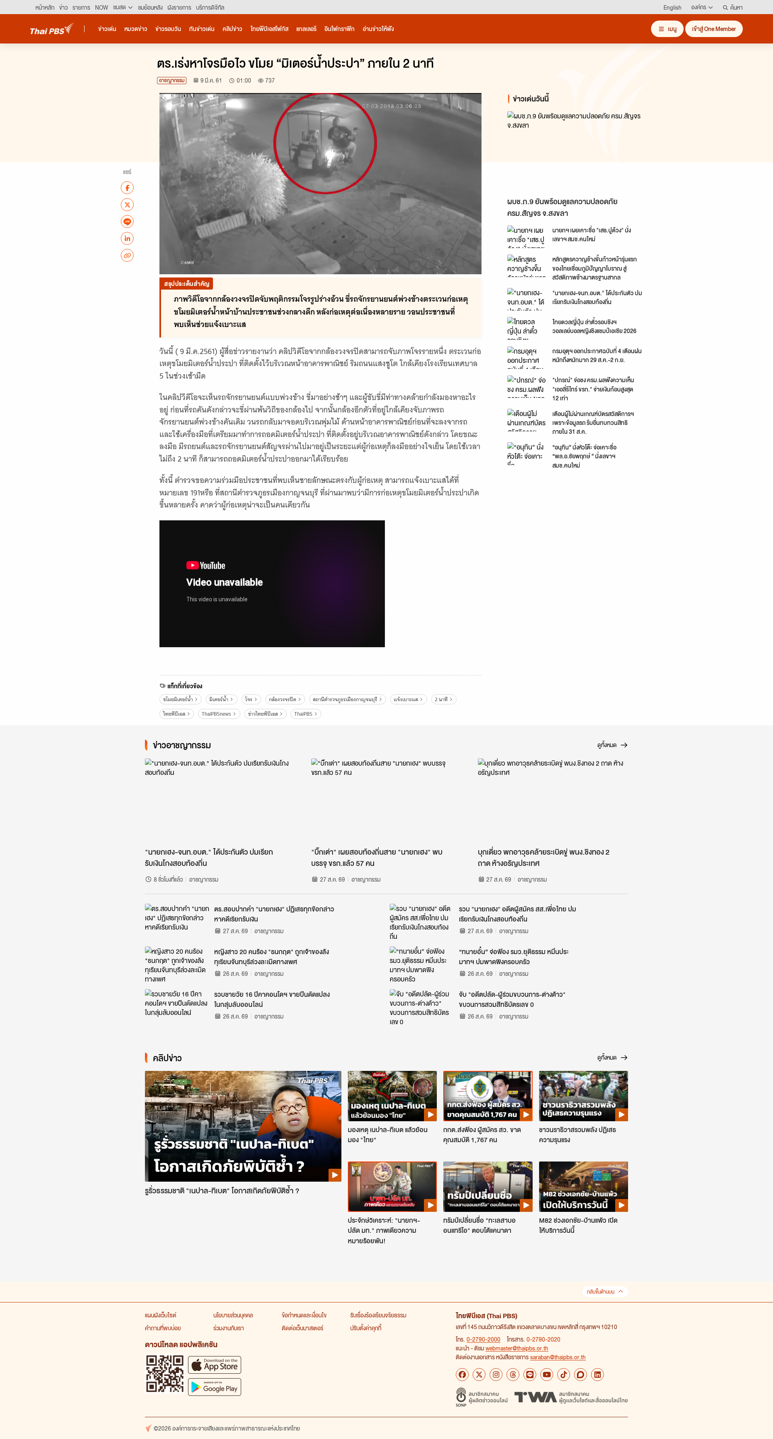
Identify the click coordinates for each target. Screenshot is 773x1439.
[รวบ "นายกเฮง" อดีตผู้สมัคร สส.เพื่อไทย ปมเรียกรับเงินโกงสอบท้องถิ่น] (422, 922)
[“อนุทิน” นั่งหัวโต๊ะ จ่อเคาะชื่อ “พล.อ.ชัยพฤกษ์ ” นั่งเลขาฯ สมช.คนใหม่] (527, 453)
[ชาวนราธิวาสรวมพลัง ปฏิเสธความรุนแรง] (583, 1096)
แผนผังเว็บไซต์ (160, 1315)
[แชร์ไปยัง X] (127, 204)
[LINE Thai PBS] (529, 1374)
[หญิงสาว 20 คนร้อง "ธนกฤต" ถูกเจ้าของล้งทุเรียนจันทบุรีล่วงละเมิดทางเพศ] (177, 964)
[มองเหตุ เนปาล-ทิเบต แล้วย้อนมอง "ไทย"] (392, 1096)
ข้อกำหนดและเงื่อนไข (304, 1315)
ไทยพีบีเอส (174, 713)
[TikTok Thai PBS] (563, 1374)
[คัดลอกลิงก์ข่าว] (127, 255)
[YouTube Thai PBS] (546, 1374)
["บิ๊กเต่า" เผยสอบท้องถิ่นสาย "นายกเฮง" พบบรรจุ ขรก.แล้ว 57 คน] (386, 800)
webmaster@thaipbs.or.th (517, 1348)
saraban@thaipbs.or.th (558, 1357)
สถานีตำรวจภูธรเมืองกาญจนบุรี (345, 699)
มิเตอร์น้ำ (218, 699)
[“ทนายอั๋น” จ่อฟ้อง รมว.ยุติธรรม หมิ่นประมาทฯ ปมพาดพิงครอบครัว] (422, 964)
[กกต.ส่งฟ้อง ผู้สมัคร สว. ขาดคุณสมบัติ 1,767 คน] (487, 1096)
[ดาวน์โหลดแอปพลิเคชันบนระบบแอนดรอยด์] (214, 1387)
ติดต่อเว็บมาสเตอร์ (302, 1328)
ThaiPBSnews (216, 713)
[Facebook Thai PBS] (462, 1374)
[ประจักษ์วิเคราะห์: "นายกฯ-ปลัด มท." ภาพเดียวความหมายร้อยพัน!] (392, 1186)
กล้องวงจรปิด (282, 699)
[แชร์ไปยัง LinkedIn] (127, 238)
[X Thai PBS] (479, 1374)
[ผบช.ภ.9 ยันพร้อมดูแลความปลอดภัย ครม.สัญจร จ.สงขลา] (579, 152)
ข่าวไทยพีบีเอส (263, 713)
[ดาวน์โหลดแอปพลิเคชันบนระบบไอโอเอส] (214, 1365)
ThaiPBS (303, 713)
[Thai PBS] (52, 28)
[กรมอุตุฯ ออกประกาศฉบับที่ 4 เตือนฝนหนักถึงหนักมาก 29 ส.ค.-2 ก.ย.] (527, 357)
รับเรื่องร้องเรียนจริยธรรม (378, 1315)
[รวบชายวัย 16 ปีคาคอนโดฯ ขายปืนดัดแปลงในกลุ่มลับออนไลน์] (177, 1007)
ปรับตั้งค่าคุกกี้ (365, 1328)
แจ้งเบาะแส (406, 699)
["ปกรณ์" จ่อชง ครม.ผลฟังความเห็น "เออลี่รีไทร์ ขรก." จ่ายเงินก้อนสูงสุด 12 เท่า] (527, 386)
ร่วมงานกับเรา (228, 1328)
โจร (248, 699)
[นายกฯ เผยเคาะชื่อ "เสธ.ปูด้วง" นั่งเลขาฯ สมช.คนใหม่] (527, 237)
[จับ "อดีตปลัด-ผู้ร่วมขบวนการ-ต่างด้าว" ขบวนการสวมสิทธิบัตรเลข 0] (422, 1007)
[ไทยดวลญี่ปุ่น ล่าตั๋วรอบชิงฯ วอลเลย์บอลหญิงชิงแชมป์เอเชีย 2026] (527, 328)
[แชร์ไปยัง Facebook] (127, 187)
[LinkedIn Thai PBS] (597, 1374)
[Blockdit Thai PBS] (580, 1374)
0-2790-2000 (483, 1339)
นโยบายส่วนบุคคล (233, 1315)
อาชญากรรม (171, 80)
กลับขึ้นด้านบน (600, 1291)
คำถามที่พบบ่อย (163, 1328)
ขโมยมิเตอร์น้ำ (178, 699)
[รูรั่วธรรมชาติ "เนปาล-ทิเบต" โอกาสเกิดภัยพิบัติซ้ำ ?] (243, 1126)
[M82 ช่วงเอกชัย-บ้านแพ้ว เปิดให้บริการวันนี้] (583, 1186)
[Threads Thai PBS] (512, 1374)
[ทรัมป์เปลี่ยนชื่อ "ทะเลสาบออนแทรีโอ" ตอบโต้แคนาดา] (487, 1186)
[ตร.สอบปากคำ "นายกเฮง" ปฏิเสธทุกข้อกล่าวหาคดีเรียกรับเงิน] (177, 922)
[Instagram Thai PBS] (496, 1374)
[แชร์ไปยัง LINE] (127, 221)
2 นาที (441, 699)
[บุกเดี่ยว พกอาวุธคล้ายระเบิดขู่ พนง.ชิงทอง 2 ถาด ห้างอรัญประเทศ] (553, 800)
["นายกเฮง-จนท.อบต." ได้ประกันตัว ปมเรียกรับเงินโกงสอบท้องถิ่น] (527, 299)
